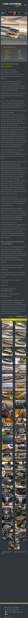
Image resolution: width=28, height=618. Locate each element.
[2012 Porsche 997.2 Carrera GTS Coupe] (11, 14)
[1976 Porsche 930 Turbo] (16, 14)
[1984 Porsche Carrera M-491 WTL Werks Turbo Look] (5, 14)
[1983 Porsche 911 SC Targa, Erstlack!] (9, 14)
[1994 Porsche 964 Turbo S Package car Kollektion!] (20, 14)
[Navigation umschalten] (25, 5)
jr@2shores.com (6, 296)
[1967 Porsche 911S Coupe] (7, 14)
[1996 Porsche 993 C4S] (13, 14)
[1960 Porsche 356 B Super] (23, 14)
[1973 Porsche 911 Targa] (21, 14)
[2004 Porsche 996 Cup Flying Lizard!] (18, 14)
